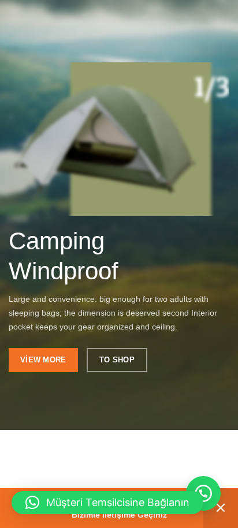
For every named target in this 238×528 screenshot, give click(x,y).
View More (43, 359)
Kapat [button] (220, 508)
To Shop (117, 359)
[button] (203, 493)
